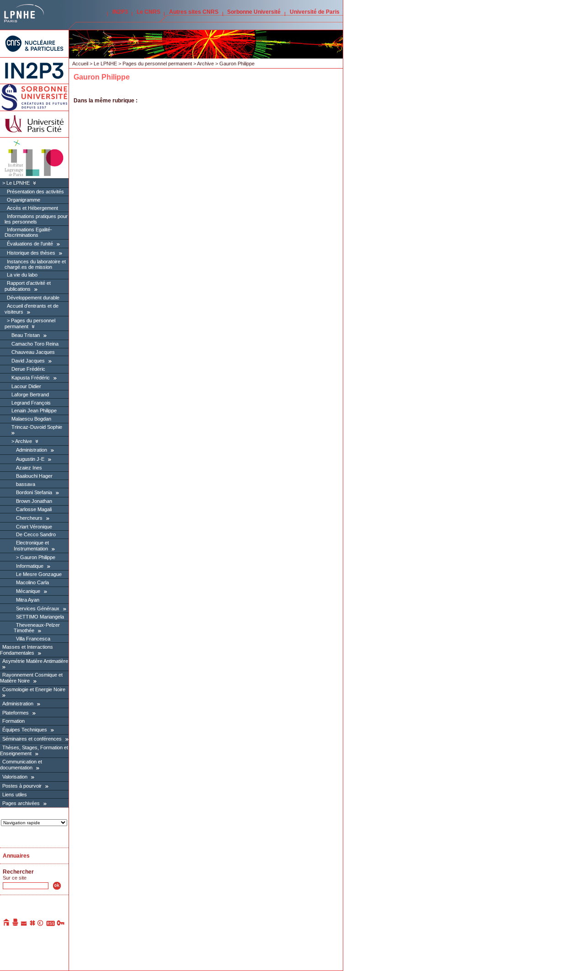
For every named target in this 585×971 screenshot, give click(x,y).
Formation (13, 721)
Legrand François (31, 402)
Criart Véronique (34, 526)
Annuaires (16, 856)
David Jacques (28, 360)
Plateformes (15, 712)
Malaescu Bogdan (31, 418)
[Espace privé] (61, 924)
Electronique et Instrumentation (31, 545)
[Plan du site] (32, 924)
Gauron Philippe (37, 557)
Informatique (29, 566)
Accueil (80, 63)
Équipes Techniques (24, 729)
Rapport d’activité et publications (28, 286)
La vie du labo (22, 274)
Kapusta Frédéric (30, 377)
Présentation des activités (35, 191)
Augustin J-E (30, 459)
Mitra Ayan (27, 600)
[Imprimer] (15, 924)
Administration (31, 450)
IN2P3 (120, 12)
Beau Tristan (25, 335)
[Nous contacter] (24, 924)
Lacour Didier (26, 386)
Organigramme (23, 200)
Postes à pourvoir (22, 786)
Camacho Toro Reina (34, 344)
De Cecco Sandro (36, 534)
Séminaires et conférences (32, 739)
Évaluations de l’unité (30, 243)
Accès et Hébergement (32, 208)
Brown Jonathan (34, 501)
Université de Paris (315, 12)
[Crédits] (40, 924)
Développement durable (33, 297)
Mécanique (28, 591)
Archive (23, 441)
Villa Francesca (33, 638)
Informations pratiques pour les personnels (36, 218)
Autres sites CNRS (193, 12)
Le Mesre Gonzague (39, 574)
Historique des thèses (31, 253)
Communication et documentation (21, 764)
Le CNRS (148, 12)
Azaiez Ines (29, 467)
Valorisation (14, 776)
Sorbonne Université (254, 12)
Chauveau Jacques (33, 352)
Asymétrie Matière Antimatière (35, 661)
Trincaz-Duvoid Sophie (36, 427)
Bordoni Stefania (34, 492)
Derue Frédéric (28, 369)
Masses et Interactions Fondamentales (26, 650)
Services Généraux (37, 608)
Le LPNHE (18, 183)
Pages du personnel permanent (157, 63)
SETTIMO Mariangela (40, 616)
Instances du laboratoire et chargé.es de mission (35, 264)
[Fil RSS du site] (50, 924)
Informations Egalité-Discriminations (28, 232)
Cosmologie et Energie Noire (33, 689)
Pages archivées (21, 803)
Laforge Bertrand (30, 394)
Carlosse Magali (34, 509)
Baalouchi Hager (34, 476)
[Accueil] (7, 924)
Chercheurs (29, 518)
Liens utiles (14, 794)
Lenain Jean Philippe (34, 410)
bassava (25, 484)
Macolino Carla (32, 582)
